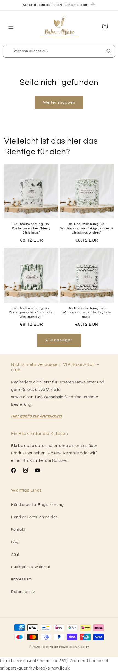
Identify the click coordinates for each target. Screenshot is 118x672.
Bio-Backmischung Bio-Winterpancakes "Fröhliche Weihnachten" (31, 312)
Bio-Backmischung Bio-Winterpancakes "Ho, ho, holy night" (87, 312)
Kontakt (18, 529)
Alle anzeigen (59, 340)
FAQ (15, 542)
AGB (15, 554)
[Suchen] (109, 51)
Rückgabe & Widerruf (30, 567)
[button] (11, 26)
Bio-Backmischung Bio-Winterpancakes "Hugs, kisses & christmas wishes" (86, 228)
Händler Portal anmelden (34, 517)
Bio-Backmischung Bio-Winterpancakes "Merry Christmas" (31, 228)
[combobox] (59, 51)
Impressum (21, 579)
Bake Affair (49, 646)
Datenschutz (23, 592)
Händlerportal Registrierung (37, 505)
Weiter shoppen (59, 102)
